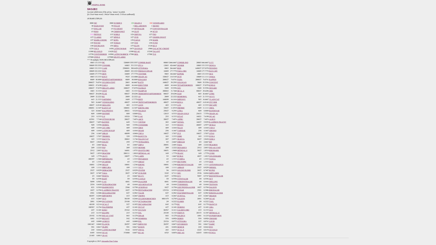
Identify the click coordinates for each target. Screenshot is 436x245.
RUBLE (180, 156)
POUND (97, 43)
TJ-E (154, 54)
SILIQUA (181, 139)
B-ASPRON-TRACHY (217, 122)
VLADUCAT (214, 99)
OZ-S (104, 198)
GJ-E (211, 210)
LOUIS (212, 221)
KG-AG (141, 232)
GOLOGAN (182, 82)
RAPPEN (212, 79)
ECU (179, 176)
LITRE (211, 93)
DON (211, 161)
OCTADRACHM (144, 201)
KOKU (104, 210)
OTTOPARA (143, 68)
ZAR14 (105, 85)
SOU (179, 88)
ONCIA (141, 230)
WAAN (180, 127)
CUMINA (181, 159)
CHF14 (141, 133)
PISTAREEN (143, 159)
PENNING (213, 68)
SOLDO (105, 142)
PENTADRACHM (145, 190)
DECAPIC (213, 105)
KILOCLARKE (120, 57)
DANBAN (142, 88)
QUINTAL (181, 196)
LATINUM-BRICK (121, 54)
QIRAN (105, 133)
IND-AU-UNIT (108, 215)
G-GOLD (141, 179)
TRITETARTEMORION (147, 102)
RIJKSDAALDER (216, 193)
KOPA (116, 40)
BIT (210, 142)
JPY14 (140, 65)
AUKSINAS (142, 187)
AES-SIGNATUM (145, 184)
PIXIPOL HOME (98, 5)
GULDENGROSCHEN (147, 198)
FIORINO (181, 207)
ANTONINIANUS (216, 164)
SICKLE (212, 125)
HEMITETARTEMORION (112, 79)
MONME (141, 147)
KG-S (155, 45)
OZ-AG (212, 198)
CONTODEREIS (100, 54)
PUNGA (212, 232)
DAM (179, 93)
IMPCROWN (107, 196)
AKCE (140, 119)
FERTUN (180, 213)
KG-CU (141, 176)
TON (136, 43)
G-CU (211, 62)
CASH (104, 68)
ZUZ (179, 133)
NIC (95, 23)
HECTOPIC (181, 161)
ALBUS (212, 119)
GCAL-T (105, 204)
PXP (103, 147)
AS (139, 96)
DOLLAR (98, 28)
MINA (116, 45)
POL (140, 221)
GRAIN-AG (142, 76)
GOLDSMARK (215, 156)
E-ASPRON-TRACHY (110, 190)
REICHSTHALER (216, 176)
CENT (104, 91)
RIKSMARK (214, 150)
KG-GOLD (98, 51)
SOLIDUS (181, 215)
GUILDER (142, 173)
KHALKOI (142, 79)
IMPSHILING (107, 159)
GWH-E (97, 57)
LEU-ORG (106, 127)
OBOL (211, 108)
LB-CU (105, 156)
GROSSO (212, 130)
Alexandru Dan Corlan (109, 241)
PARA (179, 144)
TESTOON (213, 184)
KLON (136, 45)
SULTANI (142, 210)
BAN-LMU (213, 71)
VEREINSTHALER (184, 181)
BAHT (104, 179)
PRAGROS (213, 144)
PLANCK (106, 224)
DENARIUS (182, 147)
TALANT (156, 51)
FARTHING (106, 99)
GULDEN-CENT (108, 82)
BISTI (140, 99)
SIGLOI (105, 164)
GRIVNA (137, 34)
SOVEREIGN (182, 224)
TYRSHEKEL (182, 184)
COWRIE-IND (182, 62)
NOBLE (117, 34)
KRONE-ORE (143, 108)
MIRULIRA (106, 167)
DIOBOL (105, 125)
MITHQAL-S (182, 150)
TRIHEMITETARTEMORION (149, 93)
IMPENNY (181, 99)
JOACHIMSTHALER (185, 193)
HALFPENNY (107, 110)
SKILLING (106, 105)
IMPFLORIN (214, 173)
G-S (103, 116)
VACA (96, 48)
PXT (115, 51)
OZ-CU (212, 96)
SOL (140, 213)
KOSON (141, 227)
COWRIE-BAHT (144, 62)
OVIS (136, 37)
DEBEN (180, 218)
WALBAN (142, 110)
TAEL (211, 201)
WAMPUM (142, 91)
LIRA (211, 207)
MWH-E (117, 37)
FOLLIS (117, 26)
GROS (140, 127)
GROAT (141, 161)
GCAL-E (180, 230)
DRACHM (106, 153)
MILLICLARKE (108, 88)
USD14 (212, 127)
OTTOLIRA (182, 221)
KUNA (105, 150)
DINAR (141, 215)
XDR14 (212, 139)
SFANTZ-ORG (144, 150)
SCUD (155, 31)
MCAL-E (180, 91)
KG (103, 96)
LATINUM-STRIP (109, 230)
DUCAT (141, 207)
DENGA (212, 65)
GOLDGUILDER (184, 170)
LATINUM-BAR (120, 48)
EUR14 (212, 136)
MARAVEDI (99, 26)
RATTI (141, 82)
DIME (179, 136)
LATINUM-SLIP (108, 130)
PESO (96, 31)
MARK (155, 40)
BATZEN (105, 122)
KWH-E (212, 85)
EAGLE (137, 40)
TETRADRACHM (109, 184)
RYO (211, 227)
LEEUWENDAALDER (186, 187)
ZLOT (136, 31)
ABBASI (180, 167)
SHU (179, 173)
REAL (104, 144)
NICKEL (180, 122)
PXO (154, 34)
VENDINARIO (158, 23)
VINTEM (141, 122)
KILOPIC (105, 213)
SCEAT (180, 116)
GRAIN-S (138, 23)
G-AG (140, 116)
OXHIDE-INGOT (159, 37)
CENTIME (142, 74)
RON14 (180, 102)
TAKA (104, 173)
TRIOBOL (106, 136)
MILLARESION (140, 26)
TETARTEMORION (185, 85)
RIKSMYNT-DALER (185, 164)
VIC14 (140, 167)
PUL (140, 113)
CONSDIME (143, 125)
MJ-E (211, 74)
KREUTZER (143, 85)
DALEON (213, 187)
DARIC (212, 224)
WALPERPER (107, 207)
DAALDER (142, 181)
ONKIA (212, 76)
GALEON (181, 198)
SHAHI (141, 130)
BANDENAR (214, 110)
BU (178, 204)
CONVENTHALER (160, 28)
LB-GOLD (138, 48)
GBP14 (141, 144)
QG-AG (212, 116)
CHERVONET (119, 31)
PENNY (180, 125)
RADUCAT (106, 108)
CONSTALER (182, 179)
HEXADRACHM (108, 193)
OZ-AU (105, 232)
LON (179, 105)
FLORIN (180, 201)
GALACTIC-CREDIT (161, 48)
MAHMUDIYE (108, 187)
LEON (140, 105)
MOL (136, 54)
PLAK (104, 93)
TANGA (212, 159)
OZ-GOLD (213, 230)
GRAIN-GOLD (183, 113)
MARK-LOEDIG (100, 40)
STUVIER (213, 102)
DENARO (213, 88)
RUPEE (212, 170)
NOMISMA (142, 218)
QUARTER (106, 161)
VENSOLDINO (108, 102)
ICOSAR (180, 190)
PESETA (105, 176)
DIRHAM (181, 142)
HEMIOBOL (182, 96)
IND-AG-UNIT (215, 147)
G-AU (104, 181)
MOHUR (180, 227)
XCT (211, 179)
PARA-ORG (182, 71)
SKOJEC (156, 26)
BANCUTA (142, 136)
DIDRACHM (107, 170)
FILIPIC (105, 227)
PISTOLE (97, 34)
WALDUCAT (143, 139)
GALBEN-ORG (183, 210)
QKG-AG (180, 232)
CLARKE (97, 37)
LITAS (211, 133)
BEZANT (105, 218)
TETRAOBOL (143, 142)
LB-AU (105, 235)
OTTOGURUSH (108, 119)
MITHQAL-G (214, 213)
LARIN (141, 156)
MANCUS (213, 204)
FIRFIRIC (181, 108)
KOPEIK (180, 74)
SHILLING (213, 181)
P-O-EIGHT (118, 28)
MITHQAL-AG (144, 153)
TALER (141, 193)
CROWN (141, 196)
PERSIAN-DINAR (145, 71)
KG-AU (137, 51)
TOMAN (117, 43)
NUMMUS (118, 23)
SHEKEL (212, 167)
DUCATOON (107, 201)
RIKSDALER (214, 190)
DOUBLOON (99, 45)
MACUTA (106, 139)
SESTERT (106, 113)
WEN (104, 71)
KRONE (141, 164)
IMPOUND (142, 224)
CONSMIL (106, 65)
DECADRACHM (144, 204)
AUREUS (105, 221)
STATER (141, 170)
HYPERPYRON (215, 215)
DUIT (179, 76)
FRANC (180, 153)
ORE (211, 91)
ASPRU (180, 119)
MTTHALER (139, 28)
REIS (179, 68)
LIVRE (212, 153)
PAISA (179, 79)
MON (104, 74)
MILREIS (212, 196)
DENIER (180, 65)
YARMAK (181, 130)
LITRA (180, 110)
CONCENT (213, 82)
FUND (155, 43)
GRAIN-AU (213, 113)
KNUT (104, 76)
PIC (103, 62)
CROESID (213, 218)
